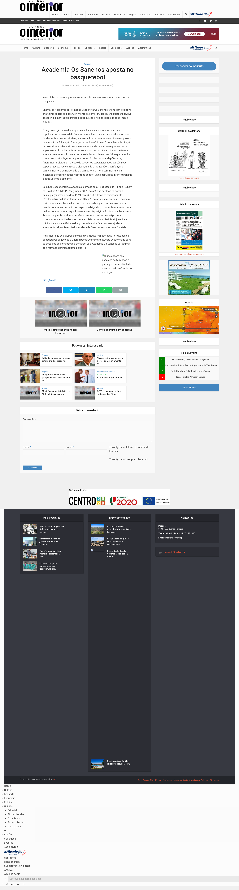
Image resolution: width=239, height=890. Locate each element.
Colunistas (14, 818)
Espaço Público (16, 822)
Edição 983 (50, 280)
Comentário (29, 419)
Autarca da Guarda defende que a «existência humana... (119, 529)
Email (70, 447)
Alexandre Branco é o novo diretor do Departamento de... (110, 361)
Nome (27, 447)
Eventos (159, 14)
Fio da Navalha (16, 814)
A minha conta (74, 21)
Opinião (118, 14)
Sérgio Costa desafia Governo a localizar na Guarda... (117, 554)
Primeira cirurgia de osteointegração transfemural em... (48, 566)
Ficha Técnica (35, 21)
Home (55, 14)
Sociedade (145, 14)
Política (106, 14)
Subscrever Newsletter (51, 21)
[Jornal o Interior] (41, 5)
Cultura (66, 14)
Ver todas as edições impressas (189, 254)
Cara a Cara (14, 826)
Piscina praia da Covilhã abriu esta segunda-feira (118, 762)
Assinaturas (174, 14)
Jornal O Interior (174, 552)
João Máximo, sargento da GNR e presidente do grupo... (51, 529)
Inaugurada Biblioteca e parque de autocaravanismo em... (56, 377)
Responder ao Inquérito (189, 66)
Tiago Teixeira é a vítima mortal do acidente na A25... (50, 554)
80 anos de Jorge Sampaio (110, 377)
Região (132, 14)
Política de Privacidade (210, 780)
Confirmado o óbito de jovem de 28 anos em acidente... (49, 541)
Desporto (79, 14)
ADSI (54, 779)
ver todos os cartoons (189, 178)
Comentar (85, 85)
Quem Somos (143, 780)
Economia (93, 14)
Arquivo (65, 21)
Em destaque (109, 372)
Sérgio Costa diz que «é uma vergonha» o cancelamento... (118, 541)
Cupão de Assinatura (191, 780)
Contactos (24, 21)
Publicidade (167, 780)
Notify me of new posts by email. (129, 459)
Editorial (12, 810)
